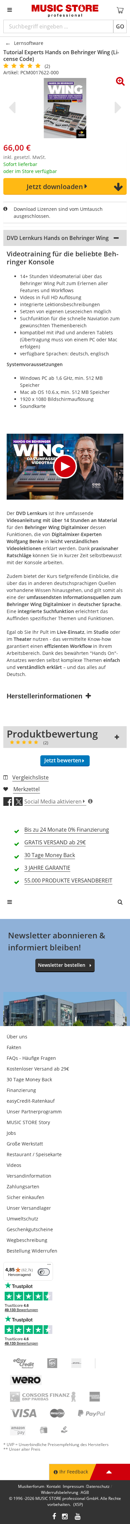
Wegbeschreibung (27, 1240)
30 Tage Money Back (29, 1079)
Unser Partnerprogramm (34, 1111)
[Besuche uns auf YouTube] (78, 1517)
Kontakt (54, 1486)
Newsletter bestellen (61, 965)
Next (116, 107)
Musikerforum (31, 1486)
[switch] (44, 1272)
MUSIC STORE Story (28, 1122)
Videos (14, 1165)
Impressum (73, 1486)
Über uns (17, 1036)
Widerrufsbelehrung (59, 1492)
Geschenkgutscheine (30, 1229)
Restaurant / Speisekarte (34, 1154)
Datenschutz (98, 1486)
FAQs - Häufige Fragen (31, 1058)
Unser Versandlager (29, 1208)
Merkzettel (26, 789)
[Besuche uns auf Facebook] (54, 1517)
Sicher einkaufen (25, 1197)
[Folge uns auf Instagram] (65, 1517)
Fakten (14, 1047)
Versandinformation (29, 1176)
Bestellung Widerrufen (32, 1251)
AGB (85, 1492)
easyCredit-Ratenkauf (31, 1101)
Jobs (11, 1133)
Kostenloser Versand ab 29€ (38, 1069)
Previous (13, 107)
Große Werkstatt (25, 1143)
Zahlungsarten (23, 1186)
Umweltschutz (22, 1218)
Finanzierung (21, 1090)
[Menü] (49, 1266)
